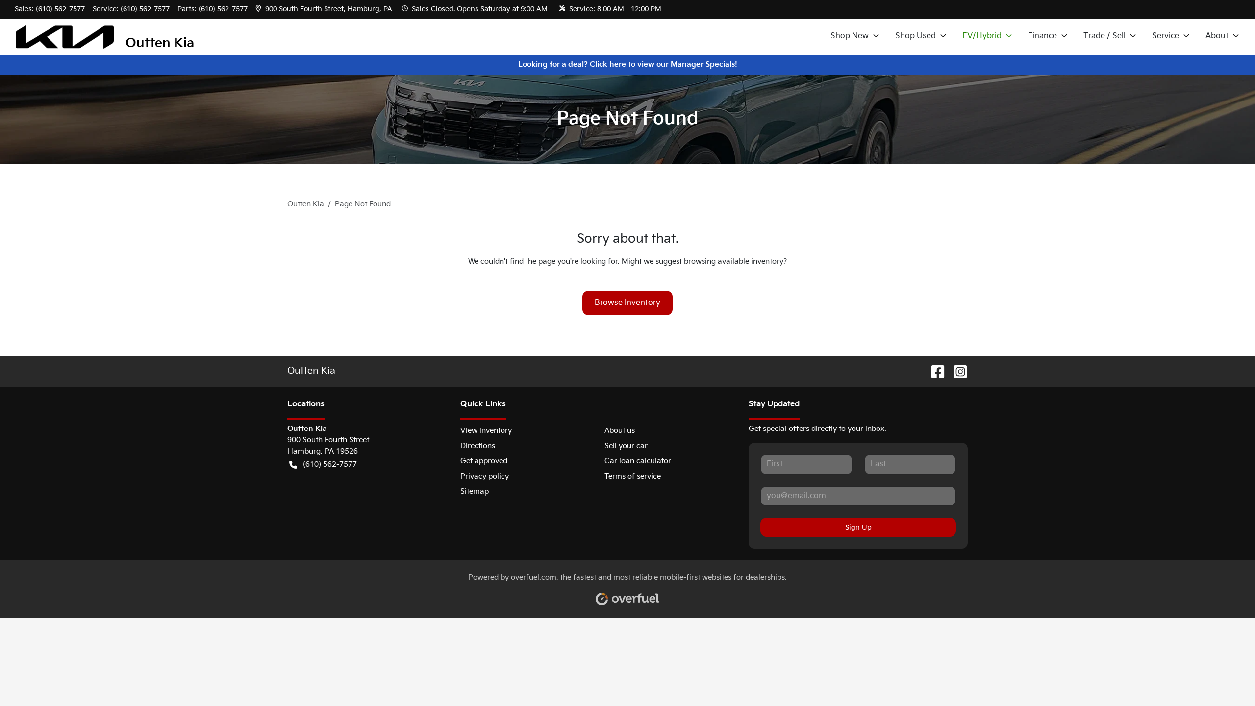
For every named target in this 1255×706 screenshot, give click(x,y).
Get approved (483, 461)
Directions (477, 446)
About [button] (1217, 36)
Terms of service (632, 476)
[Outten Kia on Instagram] (956, 372)
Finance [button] (1042, 36)
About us (619, 430)
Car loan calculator (637, 461)
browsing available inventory (733, 261)
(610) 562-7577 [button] (330, 464)
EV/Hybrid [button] (982, 36)
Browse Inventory (627, 302)
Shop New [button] (849, 36)
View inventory (486, 430)
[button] (324, 9)
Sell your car (626, 446)
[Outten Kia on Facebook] (934, 372)
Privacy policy (484, 476)
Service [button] (1165, 36)
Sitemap (474, 491)
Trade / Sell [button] (1104, 36)
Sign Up (858, 527)
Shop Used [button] (915, 36)
